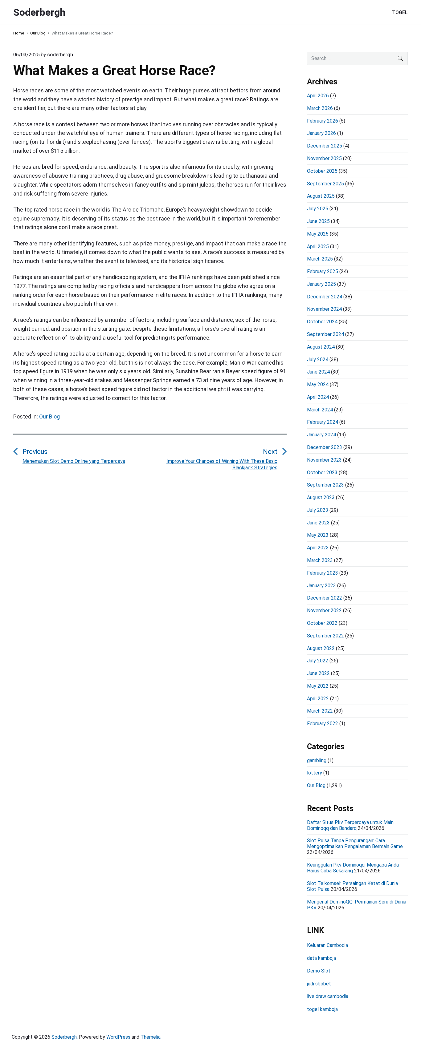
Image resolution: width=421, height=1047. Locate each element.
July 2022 (317, 661)
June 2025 (318, 221)
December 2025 (324, 146)
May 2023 (318, 535)
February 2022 (322, 723)
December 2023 (324, 447)
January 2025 (321, 284)
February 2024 (322, 422)
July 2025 (317, 209)
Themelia (151, 1037)
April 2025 (318, 246)
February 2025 (322, 271)
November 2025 (324, 158)
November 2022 (324, 610)
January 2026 (321, 133)
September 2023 (325, 485)
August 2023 (321, 497)
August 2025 (321, 196)
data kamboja (321, 958)
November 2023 (324, 460)
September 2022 (325, 636)
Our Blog (49, 416)
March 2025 (320, 259)
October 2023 (322, 472)
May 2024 (318, 384)
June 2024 (318, 372)
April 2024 (318, 397)
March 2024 (320, 410)
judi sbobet (319, 984)
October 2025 (322, 171)
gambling (316, 760)
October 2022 (322, 623)
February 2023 (322, 573)
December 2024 (324, 297)
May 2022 (318, 686)
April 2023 (318, 548)
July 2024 (317, 359)
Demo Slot (318, 971)
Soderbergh (64, 1037)
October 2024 (322, 322)
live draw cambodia (327, 996)
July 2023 (317, 510)
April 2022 (318, 698)
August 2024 (321, 347)
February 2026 (322, 121)
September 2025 (325, 184)
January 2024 (321, 435)
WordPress (118, 1037)
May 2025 (318, 234)
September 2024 (325, 334)
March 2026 (320, 108)
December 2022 (324, 598)
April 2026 (318, 96)
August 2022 (321, 648)
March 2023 (320, 560)
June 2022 (318, 673)
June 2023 (318, 523)
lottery (314, 773)
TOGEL (400, 12)
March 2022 (320, 711)
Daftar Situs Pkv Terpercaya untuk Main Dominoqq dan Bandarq (350, 825)
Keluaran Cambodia (327, 945)
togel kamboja (322, 1009)
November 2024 (324, 309)
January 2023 (321, 585)
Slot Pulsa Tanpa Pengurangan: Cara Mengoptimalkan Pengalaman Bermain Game (355, 843)
